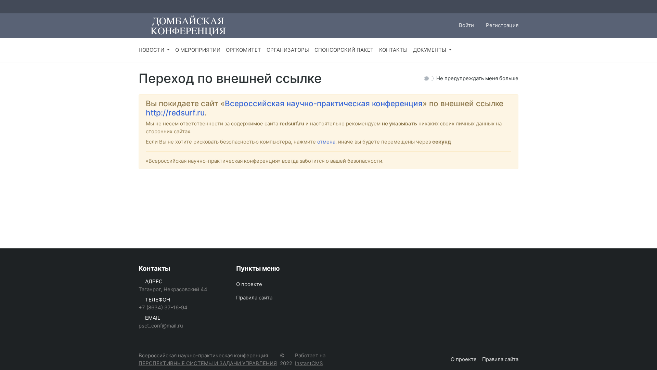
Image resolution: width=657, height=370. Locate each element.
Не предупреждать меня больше (477, 78)
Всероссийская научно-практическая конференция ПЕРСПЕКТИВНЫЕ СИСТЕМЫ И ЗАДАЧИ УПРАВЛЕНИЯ (208, 359)
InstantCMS (309, 363)
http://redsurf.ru (175, 112)
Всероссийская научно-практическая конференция (324, 103)
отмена (326, 141)
